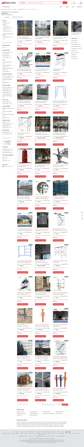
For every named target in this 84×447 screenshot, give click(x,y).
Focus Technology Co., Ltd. (40, 438)
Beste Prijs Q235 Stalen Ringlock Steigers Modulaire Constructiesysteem (42, 37)
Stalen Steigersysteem (75, 44)
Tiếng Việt (78, 433)
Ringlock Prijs (19, 415)
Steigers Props (6, 122)
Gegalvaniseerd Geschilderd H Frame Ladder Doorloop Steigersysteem (60, 101)
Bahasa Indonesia (42, 434)
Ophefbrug (5, 117)
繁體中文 (17, 433)
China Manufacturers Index (39, 436)
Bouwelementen (8, 27)
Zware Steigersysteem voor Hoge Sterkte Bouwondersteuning (42, 293)
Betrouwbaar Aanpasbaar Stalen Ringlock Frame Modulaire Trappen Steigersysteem (60, 357)
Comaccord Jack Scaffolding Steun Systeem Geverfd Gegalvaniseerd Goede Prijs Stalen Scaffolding (60, 389)
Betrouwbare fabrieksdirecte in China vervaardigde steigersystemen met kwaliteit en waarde (24, 69)
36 (23, 404)
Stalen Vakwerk (74, 40)
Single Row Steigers (7, 87)
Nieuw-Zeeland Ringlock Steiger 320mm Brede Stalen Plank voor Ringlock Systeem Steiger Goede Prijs (42, 197)
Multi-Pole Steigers (7, 52)
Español (30, 433)
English (8, 433)
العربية (57, 433)
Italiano (43, 433)
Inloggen (81, 3)
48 (26, 404)
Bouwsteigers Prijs (33, 411)
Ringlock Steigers (59, 413)
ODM (5, 157)
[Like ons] (66, 431)
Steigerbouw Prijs (20, 411)
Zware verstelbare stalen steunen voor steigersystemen (24, 165)
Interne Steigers (7, 103)
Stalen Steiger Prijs (33, 415)
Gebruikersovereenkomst (29, 431)
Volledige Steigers (7, 90)
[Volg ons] (69, 431)
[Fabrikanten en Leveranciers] (8, 2)
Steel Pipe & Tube (8, 37)
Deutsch (34, 433)
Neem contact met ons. (8, 166)
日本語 (21, 433)
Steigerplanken (6, 125)
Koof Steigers (6, 54)
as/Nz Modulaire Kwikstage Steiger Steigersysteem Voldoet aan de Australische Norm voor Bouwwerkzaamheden (42, 389)
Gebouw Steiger (7, 133)
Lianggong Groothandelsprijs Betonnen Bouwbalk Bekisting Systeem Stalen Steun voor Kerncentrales (59, 133)
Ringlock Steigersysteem (76, 46)
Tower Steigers (6, 57)
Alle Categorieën (6, 6)
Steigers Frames (7, 127)
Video (31, 21)
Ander (3, 38)
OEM (5, 158)
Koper (60, 6)
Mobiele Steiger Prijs (60, 411)
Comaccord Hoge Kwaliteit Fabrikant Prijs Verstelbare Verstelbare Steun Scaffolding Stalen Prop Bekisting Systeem (42, 101)
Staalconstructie (7, 31)
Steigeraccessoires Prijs (21, 413)
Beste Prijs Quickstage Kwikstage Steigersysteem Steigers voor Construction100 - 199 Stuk (60, 293)
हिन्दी (66, 433)
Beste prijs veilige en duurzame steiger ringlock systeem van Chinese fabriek (60, 229)
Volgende (64, 404)
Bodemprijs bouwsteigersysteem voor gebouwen (60, 261)
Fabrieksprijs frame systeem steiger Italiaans (23, 133)
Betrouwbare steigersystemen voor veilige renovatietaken (59, 197)
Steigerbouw (73, 54)
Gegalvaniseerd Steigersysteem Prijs (49, 413)
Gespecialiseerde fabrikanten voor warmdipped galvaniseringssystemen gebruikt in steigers (24, 229)
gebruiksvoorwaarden (53, 442)
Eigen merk (6, 160)
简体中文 (13, 433)
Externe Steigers (7, 101)
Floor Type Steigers (7, 76)
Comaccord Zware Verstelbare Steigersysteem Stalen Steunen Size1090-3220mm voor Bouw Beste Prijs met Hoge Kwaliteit (42, 229)
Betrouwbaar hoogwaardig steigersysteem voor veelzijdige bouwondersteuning (23, 197)
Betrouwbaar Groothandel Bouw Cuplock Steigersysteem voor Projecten (24, 293)
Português (39, 433)
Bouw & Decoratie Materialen (6, 23)
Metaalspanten (74, 42)
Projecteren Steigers (7, 77)
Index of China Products (50, 436)
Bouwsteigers (74, 56)
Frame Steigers (74, 58)
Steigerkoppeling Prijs (34, 413)
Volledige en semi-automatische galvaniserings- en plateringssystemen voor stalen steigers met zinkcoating (60, 325)
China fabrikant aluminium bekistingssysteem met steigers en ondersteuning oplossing (42, 133)
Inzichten (63, 431)
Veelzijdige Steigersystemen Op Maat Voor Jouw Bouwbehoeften (24, 101)
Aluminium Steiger (75, 52)
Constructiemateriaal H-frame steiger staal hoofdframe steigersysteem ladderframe (24, 261)
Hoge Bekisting (6, 92)
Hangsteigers (6, 82)
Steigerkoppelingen (7, 124)
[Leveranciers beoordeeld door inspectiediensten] (8, 142)
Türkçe (74, 433)
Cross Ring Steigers (7, 94)
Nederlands (62, 433)
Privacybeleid (37, 431)
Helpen (67, 6)
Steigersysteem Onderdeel (76, 48)
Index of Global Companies (60, 436)
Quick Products (30, 436)
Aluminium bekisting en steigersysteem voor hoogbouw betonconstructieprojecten (41, 261)
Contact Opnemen (23, 48)
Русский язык (48, 433)
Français (25, 433)
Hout (4, 47)
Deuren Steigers (6, 55)
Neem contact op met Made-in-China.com (48, 431)
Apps (73, 6)
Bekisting (6, 29)
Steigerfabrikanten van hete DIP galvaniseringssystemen (42, 165)
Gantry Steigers (6, 71)
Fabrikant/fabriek (7, 150)
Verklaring (21, 431)
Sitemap (58, 431)
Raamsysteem (74, 50)
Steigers (6, 26)
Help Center (16, 431)
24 (21, 404)
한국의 (54, 433)
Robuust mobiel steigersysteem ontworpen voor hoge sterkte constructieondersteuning (24, 389)
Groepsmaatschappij (7, 152)
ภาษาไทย (70, 433)
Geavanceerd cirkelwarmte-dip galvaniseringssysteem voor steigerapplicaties (42, 69)
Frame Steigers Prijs (47, 411)
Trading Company (7, 149)
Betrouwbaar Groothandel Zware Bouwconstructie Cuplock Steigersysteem (60, 165)
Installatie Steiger (7, 132)
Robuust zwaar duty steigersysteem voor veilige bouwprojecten (22, 325)
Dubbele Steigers (7, 89)
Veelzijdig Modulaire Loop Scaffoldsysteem (58, 69)
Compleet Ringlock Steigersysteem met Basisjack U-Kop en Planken (42, 357)
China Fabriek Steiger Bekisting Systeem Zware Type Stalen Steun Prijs (42, 325)
